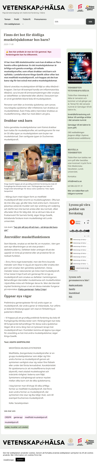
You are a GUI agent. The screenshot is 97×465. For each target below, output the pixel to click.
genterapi (18, 417)
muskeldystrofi (11, 422)
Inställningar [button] (9, 460)
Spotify (72, 289)
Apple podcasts (76, 285)
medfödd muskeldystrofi (36, 417)
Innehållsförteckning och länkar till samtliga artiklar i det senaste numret (79, 117)
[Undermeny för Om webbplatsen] (23, 24)
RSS (70, 296)
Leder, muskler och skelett (16, 427)
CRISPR (8, 417)
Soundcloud (74, 293)
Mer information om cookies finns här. (26, 455)
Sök (90, 21)
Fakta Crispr (40, 289)
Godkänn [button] (20, 459)
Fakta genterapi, (26, 289)
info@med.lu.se (75, 181)
